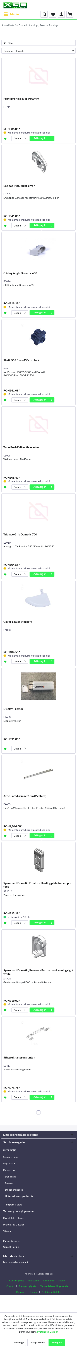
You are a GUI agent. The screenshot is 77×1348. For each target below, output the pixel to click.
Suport (61, 1280)
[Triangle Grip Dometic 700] (38, 511)
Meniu (14, 14)
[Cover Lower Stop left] (38, 599)
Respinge (19, 1342)
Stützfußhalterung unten (19, 1057)
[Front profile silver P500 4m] (38, 76)
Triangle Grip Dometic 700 (20, 534)
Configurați (57, 1342)
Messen (9, 1183)
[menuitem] (11, 14)
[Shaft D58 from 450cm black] (38, 337)
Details (17, 138)
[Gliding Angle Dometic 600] (38, 250)
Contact (10, 1286)
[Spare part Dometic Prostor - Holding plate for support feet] (38, 860)
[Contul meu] (61, 14)
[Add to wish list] (5, 138)
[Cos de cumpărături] (69, 14)
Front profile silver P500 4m (21, 98)
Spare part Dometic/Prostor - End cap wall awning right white (38, 972)
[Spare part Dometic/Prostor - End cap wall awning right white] (38, 947)
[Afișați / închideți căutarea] (44, 14)
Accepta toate (37, 1342)
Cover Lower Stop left (17, 621)
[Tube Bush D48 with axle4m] (38, 424)
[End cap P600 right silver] (38, 163)
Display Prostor (13, 708)
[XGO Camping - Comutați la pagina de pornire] (15, 5)
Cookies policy (11, 1156)
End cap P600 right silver (19, 185)
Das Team (10, 1176)
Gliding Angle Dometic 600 (20, 273)
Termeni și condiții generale (18, 1211)
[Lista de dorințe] (52, 14)
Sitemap (7, 1231)
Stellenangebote (14, 1189)
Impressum (9, 1163)
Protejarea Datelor (13, 1224)
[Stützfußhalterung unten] (38, 1034)
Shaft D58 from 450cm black (21, 360)
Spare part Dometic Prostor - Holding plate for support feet (38, 884)
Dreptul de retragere (14, 1217)
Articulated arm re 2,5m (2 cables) (24, 796)
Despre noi (9, 1169)
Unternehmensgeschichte (19, 1196)
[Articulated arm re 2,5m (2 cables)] (38, 773)
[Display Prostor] (38, 686)
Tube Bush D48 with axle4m (21, 447)
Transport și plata (12, 1204)
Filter (10, 42)
